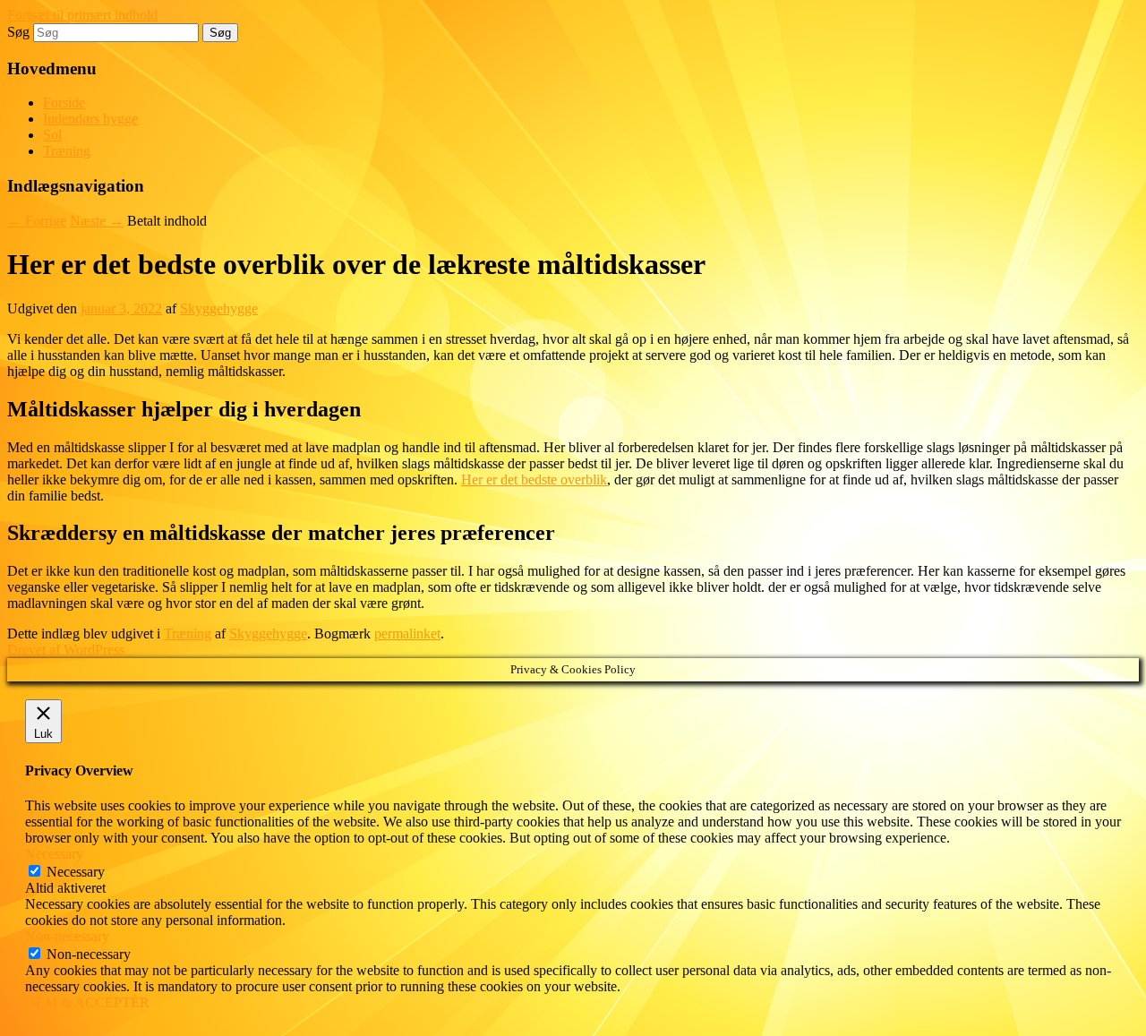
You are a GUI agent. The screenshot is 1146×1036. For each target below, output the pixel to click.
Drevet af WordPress (65, 649)
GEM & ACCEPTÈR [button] (87, 1002)
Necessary (76, 871)
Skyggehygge (219, 308)
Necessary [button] (54, 853)
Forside (64, 102)
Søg (18, 31)
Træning (66, 150)
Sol (52, 134)
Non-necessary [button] (67, 936)
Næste (97, 220)
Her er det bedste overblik (534, 479)
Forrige (36, 220)
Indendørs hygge (90, 118)
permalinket (407, 633)
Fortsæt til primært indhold (82, 14)
